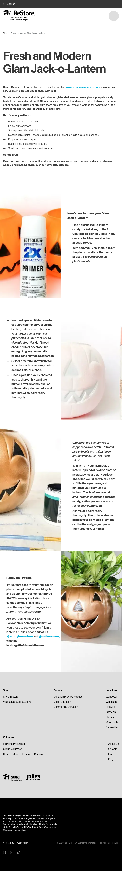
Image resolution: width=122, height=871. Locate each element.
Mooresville (112, 722)
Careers (113, 748)
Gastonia (111, 712)
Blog (111, 759)
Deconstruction (62, 701)
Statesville (112, 727)
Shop (6, 690)
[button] (114, 16)
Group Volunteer (12, 748)
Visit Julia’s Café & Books (17, 701)
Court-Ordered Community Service (23, 754)
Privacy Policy (22, 843)
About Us (113, 743)
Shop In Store (11, 696)
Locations (111, 690)
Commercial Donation (66, 706)
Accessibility (8, 843)
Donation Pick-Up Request (69, 696)
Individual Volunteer (14, 743)
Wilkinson (111, 701)
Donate (58, 690)
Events (112, 754)
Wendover (111, 696)
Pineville (110, 706)
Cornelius (111, 717)
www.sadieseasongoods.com (83, 87)
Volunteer (9, 737)
